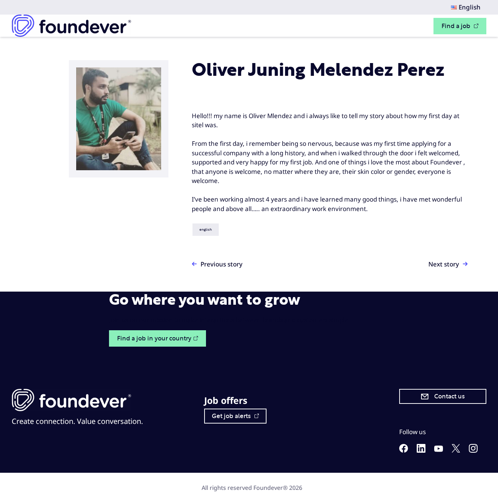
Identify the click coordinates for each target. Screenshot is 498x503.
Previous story (221, 264)
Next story (443, 264)
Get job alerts (232, 416)
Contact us (449, 396)
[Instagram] (473, 450)
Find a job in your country (154, 338)
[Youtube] (438, 449)
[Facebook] (403, 450)
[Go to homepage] (71, 26)
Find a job (456, 26)
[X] (456, 450)
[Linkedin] (421, 450)
